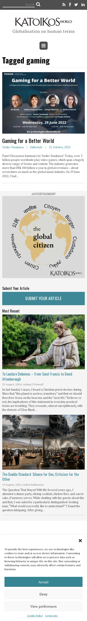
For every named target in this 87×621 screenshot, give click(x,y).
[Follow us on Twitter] (76, 5)
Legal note (51, 615)
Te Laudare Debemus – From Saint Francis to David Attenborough (37, 376)
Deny (43, 594)
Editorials (36, 147)
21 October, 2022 (59, 147)
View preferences (43, 606)
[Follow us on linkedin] (82, 5)
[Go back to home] (43, 21)
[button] (80, 540)
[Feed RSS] (64, 5)
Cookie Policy (35, 615)
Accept (43, 582)
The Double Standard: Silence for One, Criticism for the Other (40, 477)
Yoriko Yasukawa (13, 147)
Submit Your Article (43, 298)
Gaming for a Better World (28, 140)
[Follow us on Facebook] (70, 5)
